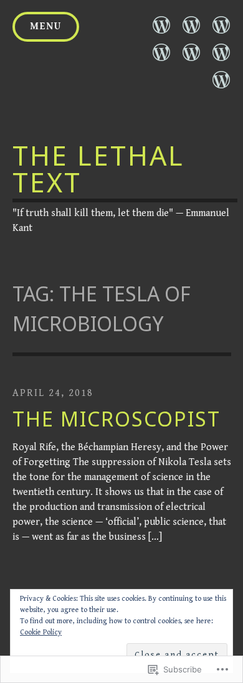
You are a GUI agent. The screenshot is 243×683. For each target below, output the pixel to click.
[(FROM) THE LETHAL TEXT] (161, 25)
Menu (46, 26)
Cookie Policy (41, 632)
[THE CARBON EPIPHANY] (161, 52)
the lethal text (98, 168)
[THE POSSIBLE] (221, 52)
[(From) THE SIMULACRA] (191, 25)
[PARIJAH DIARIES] (221, 80)
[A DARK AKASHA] (191, 52)
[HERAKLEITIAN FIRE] (221, 25)
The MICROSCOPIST (116, 418)
